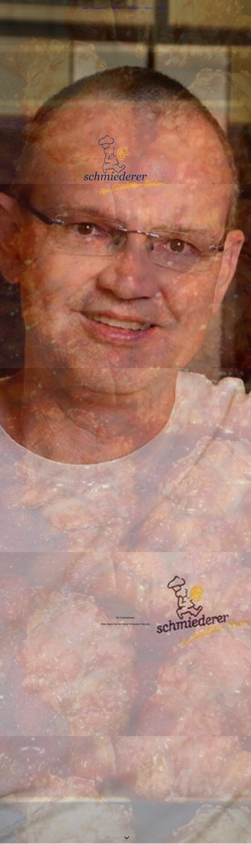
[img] (125, 422)
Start (85, 7)
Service (149, 7)
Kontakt (161, 7)
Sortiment (133, 7)
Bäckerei (116, 7)
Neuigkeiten (98, 7)
